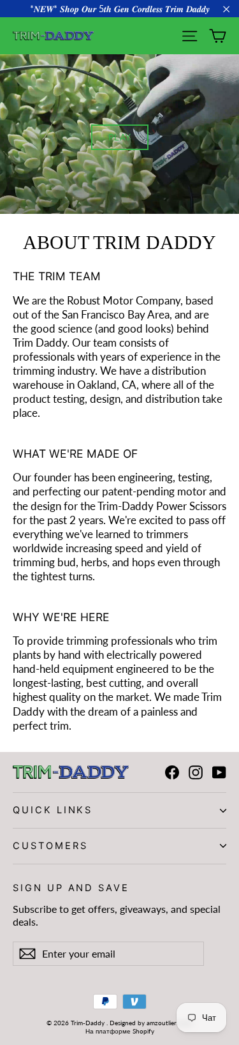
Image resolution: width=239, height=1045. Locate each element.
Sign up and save (71, 887)
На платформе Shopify (119, 1031)
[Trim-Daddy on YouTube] (219, 772)
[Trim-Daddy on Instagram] (196, 772)
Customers (50, 846)
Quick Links (52, 810)
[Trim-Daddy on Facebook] (172, 772)
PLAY (119, 137)
